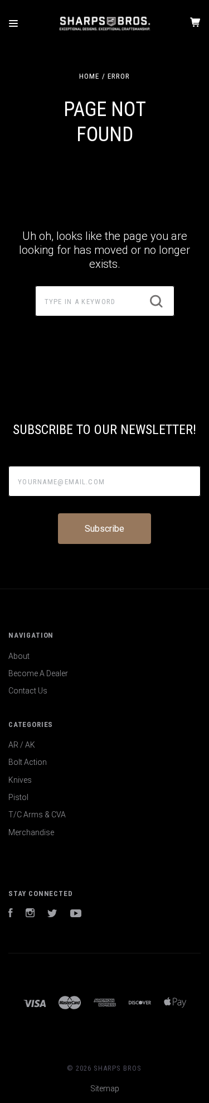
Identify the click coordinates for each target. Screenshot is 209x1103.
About (19, 656)
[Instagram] (30, 914)
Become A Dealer (38, 673)
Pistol (18, 797)
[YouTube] (75, 914)
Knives (20, 780)
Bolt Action (27, 762)
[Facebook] (10, 914)
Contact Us (27, 690)
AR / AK (21, 744)
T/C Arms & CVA (37, 814)
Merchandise (31, 832)
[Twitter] (52, 914)
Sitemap (104, 1088)
